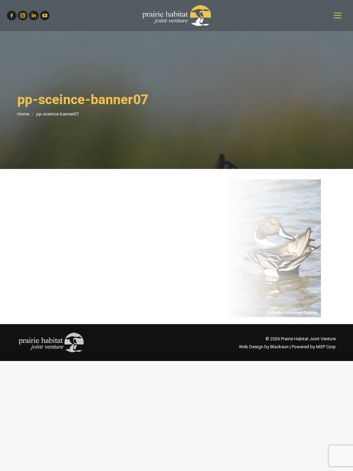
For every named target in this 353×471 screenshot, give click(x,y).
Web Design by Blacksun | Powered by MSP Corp (287, 346)
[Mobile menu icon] (337, 15)
